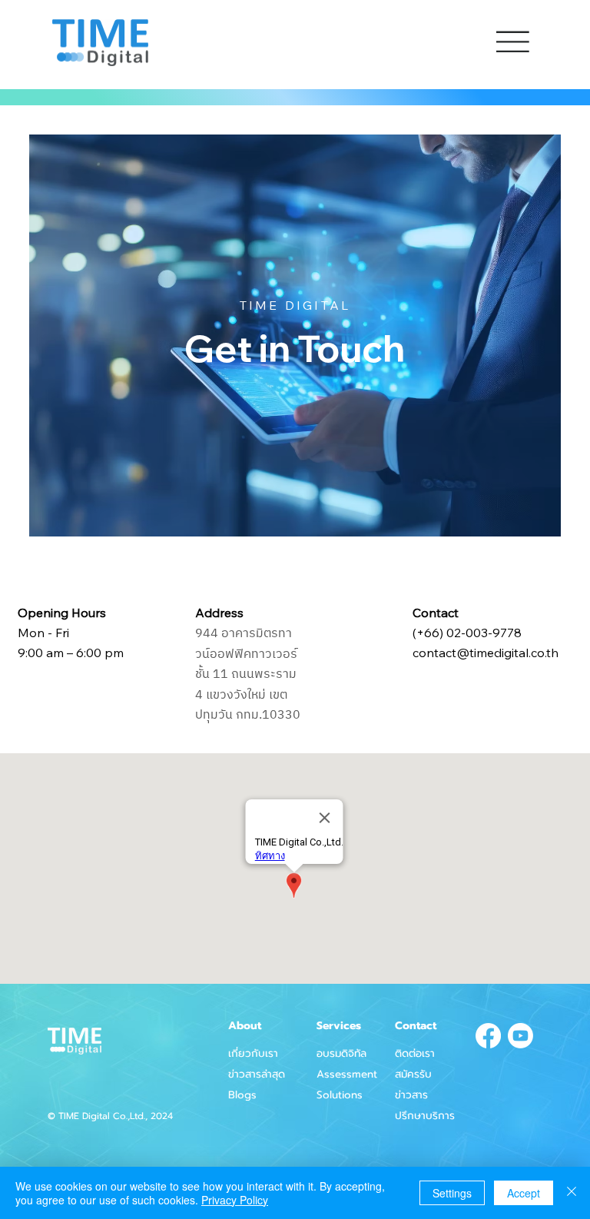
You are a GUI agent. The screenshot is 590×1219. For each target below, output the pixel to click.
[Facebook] (488, 1035)
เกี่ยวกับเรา (253, 1053)
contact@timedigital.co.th (486, 652)
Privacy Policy (234, 1199)
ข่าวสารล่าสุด (256, 1074)
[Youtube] (520, 1035)
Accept (523, 1193)
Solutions (340, 1095)
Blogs (242, 1095)
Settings (452, 1193)
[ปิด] (571, 1193)
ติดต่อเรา (415, 1053)
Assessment (347, 1074)
